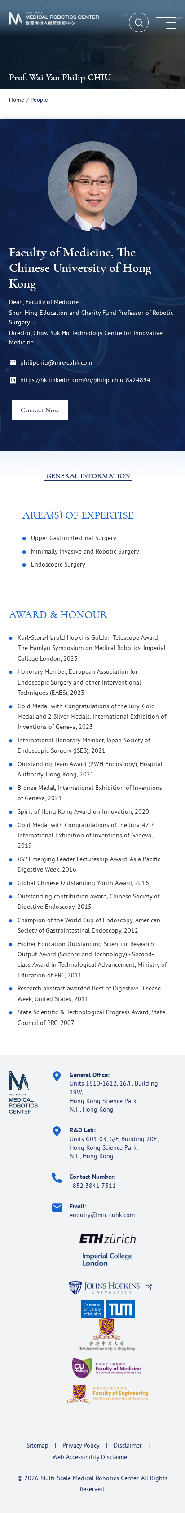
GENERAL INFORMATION (88, 476)
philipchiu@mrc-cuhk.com (56, 362)
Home (16, 99)
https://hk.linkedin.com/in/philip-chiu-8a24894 (85, 380)
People (39, 99)
